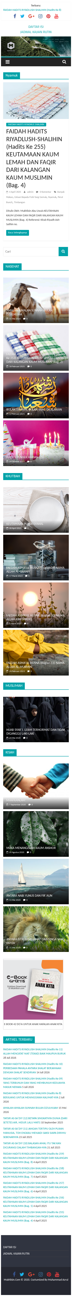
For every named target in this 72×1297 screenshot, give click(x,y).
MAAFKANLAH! (16, 800)
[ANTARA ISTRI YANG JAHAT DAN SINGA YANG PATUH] (36, 908)
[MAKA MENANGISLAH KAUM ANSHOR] (36, 813)
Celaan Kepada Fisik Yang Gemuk (30, 197)
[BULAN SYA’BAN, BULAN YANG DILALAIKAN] (36, 374)
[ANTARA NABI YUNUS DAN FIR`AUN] (36, 860)
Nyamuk (52, 197)
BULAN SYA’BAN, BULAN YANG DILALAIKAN (34, 409)
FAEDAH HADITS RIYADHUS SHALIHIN (26, 124)
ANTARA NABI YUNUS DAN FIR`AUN (29, 895)
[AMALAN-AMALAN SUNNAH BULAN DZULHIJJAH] (36, 279)
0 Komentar (45, 192)
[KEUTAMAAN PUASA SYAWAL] (36, 489)
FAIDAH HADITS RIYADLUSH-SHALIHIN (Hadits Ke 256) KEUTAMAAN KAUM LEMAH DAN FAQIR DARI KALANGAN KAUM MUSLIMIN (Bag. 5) (35, 1202)
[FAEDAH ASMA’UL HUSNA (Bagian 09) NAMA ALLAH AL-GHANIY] (36, 536)
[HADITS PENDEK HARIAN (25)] (36, 422)
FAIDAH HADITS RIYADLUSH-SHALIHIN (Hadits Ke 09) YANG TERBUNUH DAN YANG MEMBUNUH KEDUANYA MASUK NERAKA (34, 11)
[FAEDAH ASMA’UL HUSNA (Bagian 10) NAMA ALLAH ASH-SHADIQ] (36, 584)
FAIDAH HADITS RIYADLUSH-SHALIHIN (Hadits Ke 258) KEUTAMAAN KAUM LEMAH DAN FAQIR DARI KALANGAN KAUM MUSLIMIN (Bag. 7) (35, 1172)
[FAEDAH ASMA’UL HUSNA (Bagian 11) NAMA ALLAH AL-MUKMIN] (36, 631)
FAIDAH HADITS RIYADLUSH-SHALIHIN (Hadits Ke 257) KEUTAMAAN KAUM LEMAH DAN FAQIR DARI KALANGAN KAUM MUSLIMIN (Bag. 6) (35, 1187)
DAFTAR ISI (36, 27)
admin (30, 192)
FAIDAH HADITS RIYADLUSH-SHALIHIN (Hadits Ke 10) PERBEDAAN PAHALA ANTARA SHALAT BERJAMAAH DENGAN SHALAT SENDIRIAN (33, 1068)
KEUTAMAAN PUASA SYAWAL (25, 524)
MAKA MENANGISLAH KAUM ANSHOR (31, 848)
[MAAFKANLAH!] (36, 765)
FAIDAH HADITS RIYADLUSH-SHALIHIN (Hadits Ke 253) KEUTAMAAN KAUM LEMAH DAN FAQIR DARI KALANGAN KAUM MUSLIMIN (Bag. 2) (37, 358)
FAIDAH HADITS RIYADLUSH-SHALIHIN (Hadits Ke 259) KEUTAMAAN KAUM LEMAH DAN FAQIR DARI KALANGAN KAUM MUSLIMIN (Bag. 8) (35, 1158)
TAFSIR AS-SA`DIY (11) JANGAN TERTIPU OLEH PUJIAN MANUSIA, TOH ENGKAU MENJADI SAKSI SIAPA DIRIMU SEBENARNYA (34, 1133)
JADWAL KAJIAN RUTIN (36, 32)
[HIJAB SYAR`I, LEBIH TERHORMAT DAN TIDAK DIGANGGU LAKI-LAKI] (36, 698)
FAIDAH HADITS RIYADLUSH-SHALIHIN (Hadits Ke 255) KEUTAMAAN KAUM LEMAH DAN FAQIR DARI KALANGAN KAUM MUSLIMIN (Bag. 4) (35, 1216)
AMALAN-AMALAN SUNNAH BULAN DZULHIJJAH (30, 1108)
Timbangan (19, 202)
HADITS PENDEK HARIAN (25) (25, 457)
